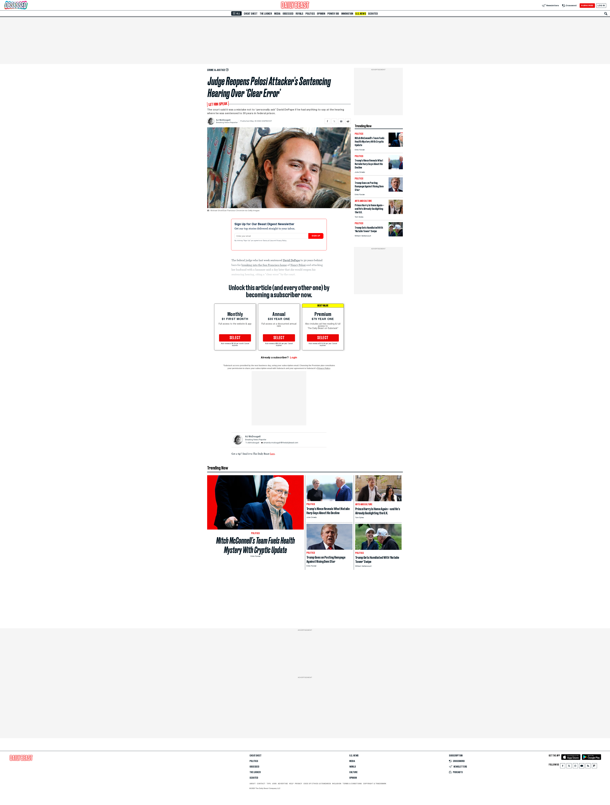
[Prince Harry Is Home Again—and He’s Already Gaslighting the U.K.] (396, 213)
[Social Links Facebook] (562, 766)
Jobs (274, 784)
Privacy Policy (281, 241)
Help (291, 784)
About (253, 784)
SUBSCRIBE (587, 5)
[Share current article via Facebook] (327, 121)
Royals (299, 13)
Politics (310, 13)
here (272, 453)
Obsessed (288, 13)
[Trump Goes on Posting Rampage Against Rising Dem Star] (396, 190)
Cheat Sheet (251, 13)
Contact (261, 784)
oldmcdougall (253, 443)
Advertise (283, 784)
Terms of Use (268, 241)
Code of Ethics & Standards (317, 784)
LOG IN (601, 5)
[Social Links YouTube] (581, 766)
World (352, 766)
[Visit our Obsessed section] (26, 5)
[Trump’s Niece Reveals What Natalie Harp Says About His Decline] (396, 168)
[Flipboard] (594, 766)
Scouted (373, 13)
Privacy (298, 784)
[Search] (605, 13)
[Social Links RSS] (588, 766)
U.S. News (360, 13)
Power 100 (333, 13)
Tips (269, 784)
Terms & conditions (352, 784)
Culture (353, 772)
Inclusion (336, 784)
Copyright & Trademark (374, 784)
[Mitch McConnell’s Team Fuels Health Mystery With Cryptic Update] (396, 146)
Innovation (347, 13)
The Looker (266, 13)
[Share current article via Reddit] (348, 121)
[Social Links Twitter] (569, 766)
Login (293, 357)
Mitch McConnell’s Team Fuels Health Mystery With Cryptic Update (255, 545)
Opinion (321, 13)
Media (277, 13)
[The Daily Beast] (295, 5)
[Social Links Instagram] (575, 766)
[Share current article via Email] (341, 121)
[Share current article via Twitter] (334, 121)
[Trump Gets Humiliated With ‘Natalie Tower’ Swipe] (396, 235)
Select (235, 338)
